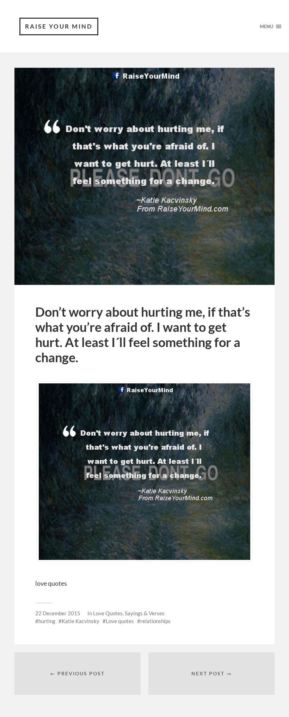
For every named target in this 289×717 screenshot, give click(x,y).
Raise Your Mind (59, 26)
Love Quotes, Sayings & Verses (129, 613)
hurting (46, 621)
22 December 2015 (57, 613)
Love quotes (120, 621)
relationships (155, 621)
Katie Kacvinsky (80, 621)
